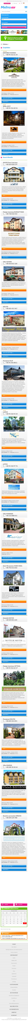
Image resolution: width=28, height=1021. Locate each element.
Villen (14, 971)
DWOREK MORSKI (9, 53)
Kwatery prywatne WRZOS (12, 816)
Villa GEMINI (7, 262)
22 (21, 921)
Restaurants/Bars (14, 987)
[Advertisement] (14, 887)
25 (6, 923)
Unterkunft (14, 955)
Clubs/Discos (14, 998)
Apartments (14, 973)
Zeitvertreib (14, 992)
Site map (15, 3)
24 (3, 923)
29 (21, 923)
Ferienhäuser (14, 979)
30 (24, 923)
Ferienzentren (14, 963)
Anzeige (14, 1012)
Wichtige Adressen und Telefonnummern (14, 949)
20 (13, 921)
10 (3, 919)
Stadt (14, 944)
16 (24, 919)
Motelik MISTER (8, 618)
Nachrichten (14, 1006)
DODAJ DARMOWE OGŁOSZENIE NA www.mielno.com (13, 938)
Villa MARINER (8, 514)
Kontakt (14, 1015)
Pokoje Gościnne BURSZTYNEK (13, 212)
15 (21, 919)
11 (6, 919)
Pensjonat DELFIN (9, 719)
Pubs (14, 1000)
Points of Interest (14, 952)
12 (10, 919)
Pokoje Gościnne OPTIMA (11, 666)
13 (13, 919)
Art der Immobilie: (5, 17)
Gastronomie (14, 984)
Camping (14, 981)
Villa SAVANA (7, 765)
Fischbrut (14, 990)
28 (17, 923)
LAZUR (5, 412)
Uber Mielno (14, 947)
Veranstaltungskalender (14, 1003)
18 (6, 921)
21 (17, 921)
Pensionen (14, 968)
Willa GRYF (7, 106)
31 (3, 925)
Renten (14, 965)
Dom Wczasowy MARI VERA (12, 566)
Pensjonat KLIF (8, 361)
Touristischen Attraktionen (14, 995)
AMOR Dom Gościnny (10, 162)
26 (10, 923)
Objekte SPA (14, 960)
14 (17, 919)
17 (3, 921)
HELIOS (5, 306)
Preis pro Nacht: (4, 22)
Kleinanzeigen (14, 1009)
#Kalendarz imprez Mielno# (11, 908)
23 (24, 921)
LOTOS (5, 464)
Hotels (14, 957)
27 (13, 923)
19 (10, 921)
